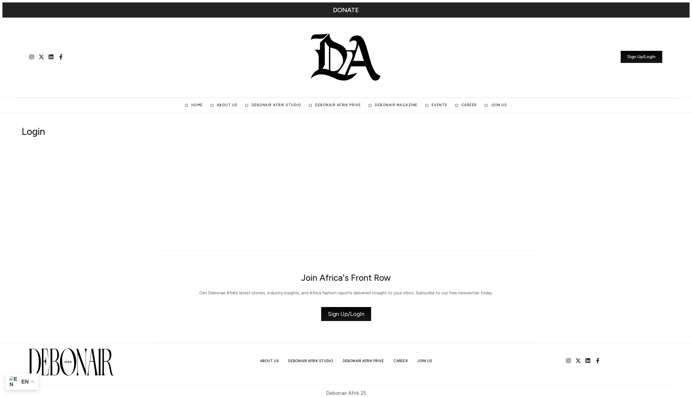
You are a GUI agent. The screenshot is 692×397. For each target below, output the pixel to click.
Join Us (499, 105)
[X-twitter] (41, 57)
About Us (227, 105)
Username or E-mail (304, 150)
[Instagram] (31, 57)
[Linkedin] (51, 57)
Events (439, 105)
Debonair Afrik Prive (338, 105)
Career (469, 105)
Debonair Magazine (396, 105)
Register (378, 217)
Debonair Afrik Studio (276, 105)
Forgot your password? (346, 234)
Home (197, 105)
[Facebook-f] (61, 57)
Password (294, 176)
